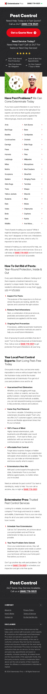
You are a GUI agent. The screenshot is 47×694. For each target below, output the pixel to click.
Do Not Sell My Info (30, 617)
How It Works (9, 613)
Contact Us (9, 617)
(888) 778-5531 (30, 24)
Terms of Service (30, 613)
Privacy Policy (29, 610)
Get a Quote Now (21, 32)
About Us (8, 610)
